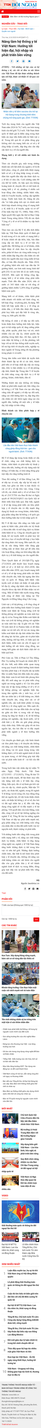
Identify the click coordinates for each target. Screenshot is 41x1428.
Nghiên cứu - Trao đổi (14, 23)
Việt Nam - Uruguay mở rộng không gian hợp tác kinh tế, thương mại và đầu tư (23, 1371)
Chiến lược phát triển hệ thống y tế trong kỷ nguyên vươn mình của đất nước (20, 1030)
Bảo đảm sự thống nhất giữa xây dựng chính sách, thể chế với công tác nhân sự (21, 1092)
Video (5, 1195)
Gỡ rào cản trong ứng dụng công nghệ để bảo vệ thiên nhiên (21, 1052)
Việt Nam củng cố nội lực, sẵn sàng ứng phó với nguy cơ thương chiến (20, 1075)
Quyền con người (8, 31)
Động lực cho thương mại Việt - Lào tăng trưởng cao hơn (19, 1045)
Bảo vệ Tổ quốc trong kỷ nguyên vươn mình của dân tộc (20, 1100)
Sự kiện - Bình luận (25, 29)
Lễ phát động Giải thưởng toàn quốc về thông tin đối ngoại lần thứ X (23, 1285)
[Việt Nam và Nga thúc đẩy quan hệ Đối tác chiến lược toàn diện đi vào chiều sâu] (10, 1180)
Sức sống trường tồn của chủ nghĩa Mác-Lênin (19, 1037)
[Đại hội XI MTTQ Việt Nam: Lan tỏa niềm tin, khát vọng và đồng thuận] (10, 1237)
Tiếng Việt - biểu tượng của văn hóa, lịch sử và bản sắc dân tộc (20, 1060)
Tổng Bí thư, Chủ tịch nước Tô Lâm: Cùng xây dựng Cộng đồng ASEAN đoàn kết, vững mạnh (23, 1320)
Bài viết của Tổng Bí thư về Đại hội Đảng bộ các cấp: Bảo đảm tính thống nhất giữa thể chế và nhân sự (20, 1083)
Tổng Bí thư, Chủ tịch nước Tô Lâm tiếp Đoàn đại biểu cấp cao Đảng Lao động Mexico (23, 1331)
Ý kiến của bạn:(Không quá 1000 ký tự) (17, 905)
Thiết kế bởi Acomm (10, 1424)
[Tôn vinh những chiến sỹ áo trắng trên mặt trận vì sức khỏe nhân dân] (20, 1005)
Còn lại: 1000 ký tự (9, 919)
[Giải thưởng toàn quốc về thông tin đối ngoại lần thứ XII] (20, 1211)
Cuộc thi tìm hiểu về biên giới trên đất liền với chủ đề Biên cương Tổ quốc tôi (23, 1296)
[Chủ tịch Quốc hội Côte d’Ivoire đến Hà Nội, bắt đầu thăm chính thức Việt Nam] (10, 1118)
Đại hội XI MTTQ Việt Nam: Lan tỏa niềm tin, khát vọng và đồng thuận (22, 1308)
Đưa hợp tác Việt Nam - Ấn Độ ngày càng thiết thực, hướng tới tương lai (22, 1360)
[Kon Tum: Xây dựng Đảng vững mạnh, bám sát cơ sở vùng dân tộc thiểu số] (20, 941)
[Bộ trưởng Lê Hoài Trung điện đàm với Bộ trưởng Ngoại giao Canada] (10, 1133)
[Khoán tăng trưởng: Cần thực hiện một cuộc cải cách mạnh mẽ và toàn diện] (20, 973)
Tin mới (5, 16)
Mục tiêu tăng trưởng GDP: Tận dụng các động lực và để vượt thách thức (19, 1067)
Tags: (4, 893)
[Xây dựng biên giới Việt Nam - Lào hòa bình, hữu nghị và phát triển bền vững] (10, 1148)
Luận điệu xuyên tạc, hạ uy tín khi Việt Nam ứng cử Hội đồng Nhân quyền (23, 1273)
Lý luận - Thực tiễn (9, 29)
